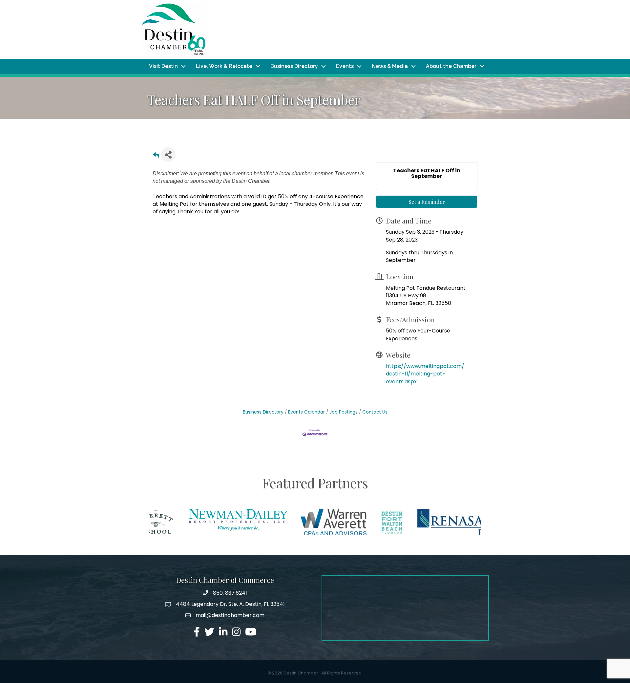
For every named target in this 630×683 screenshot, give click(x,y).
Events (345, 66)
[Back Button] (156, 156)
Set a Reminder (427, 201)
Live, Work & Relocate (224, 66)
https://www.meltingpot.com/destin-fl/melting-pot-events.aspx (425, 373)
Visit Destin (163, 66)
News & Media (390, 66)
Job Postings (343, 412)
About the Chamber (451, 66)
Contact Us (375, 412)
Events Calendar (306, 412)
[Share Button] (168, 154)
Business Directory (294, 66)
